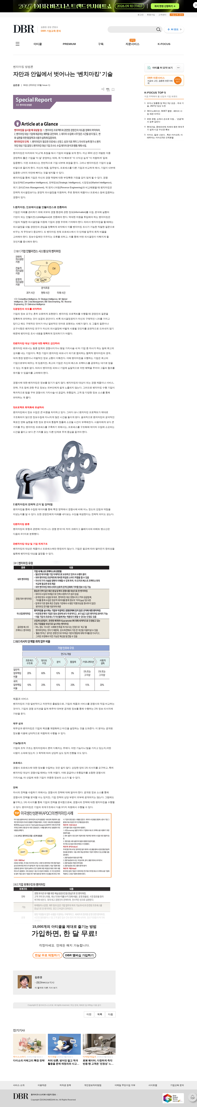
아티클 (38, 44)
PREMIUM (69, 44)
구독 (101, 44)
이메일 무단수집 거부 (125, 1085)
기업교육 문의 (177, 15)
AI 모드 (175, 29)
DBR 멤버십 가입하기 (79, 955)
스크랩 (113, 89)
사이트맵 (153, 1085)
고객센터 (162, 15)
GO (178, 67)
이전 (88, 1014)
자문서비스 (132, 44)
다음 (110, 1014)
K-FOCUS (164, 44)
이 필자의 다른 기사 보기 (46, 988)
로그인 (141, 15)
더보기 (102, 89)
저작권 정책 (65, 1085)
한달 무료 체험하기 (47, 955)
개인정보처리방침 (92, 1085)
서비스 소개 (18, 1085)
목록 (99, 1014)
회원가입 (151, 15)
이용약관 (42, 1085)
